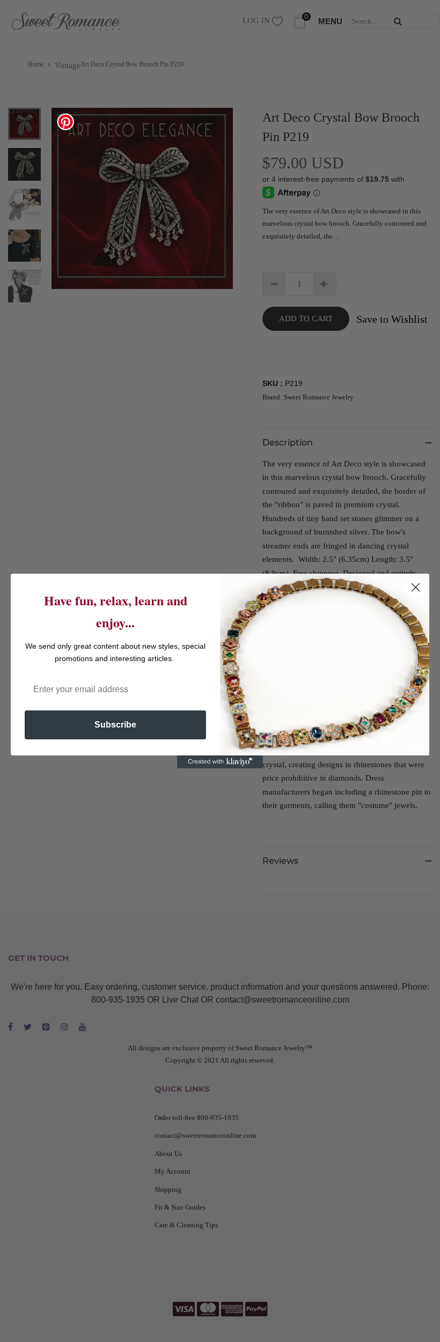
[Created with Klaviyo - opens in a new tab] (220, 761)
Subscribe (115, 724)
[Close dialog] (415, 587)
